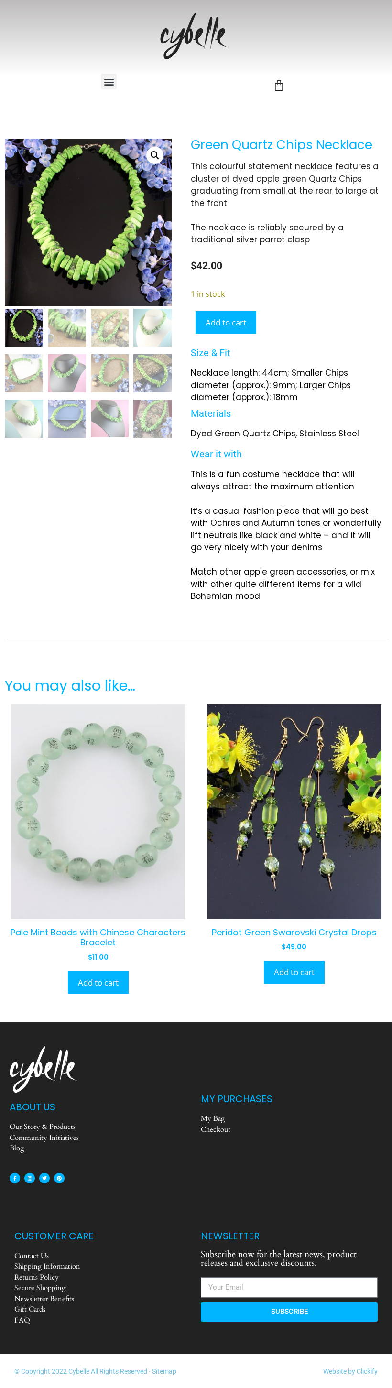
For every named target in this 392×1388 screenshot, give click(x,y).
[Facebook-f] (15, 1178)
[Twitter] (44, 1178)
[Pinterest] (59, 1178)
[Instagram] (29, 1178)
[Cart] (278, 85)
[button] (109, 81)
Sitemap (164, 1371)
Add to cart (226, 322)
